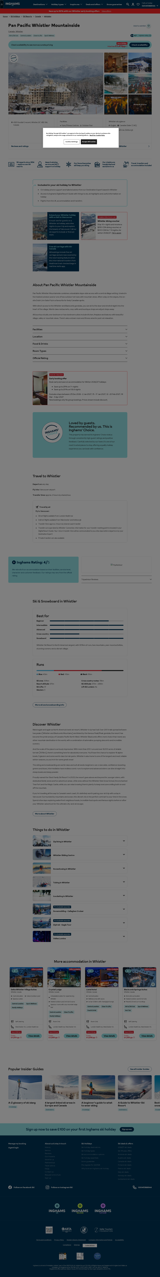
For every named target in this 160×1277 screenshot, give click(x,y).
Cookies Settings (71, 142)
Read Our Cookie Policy (97, 135)
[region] (81, 138)
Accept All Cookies (89, 142)
